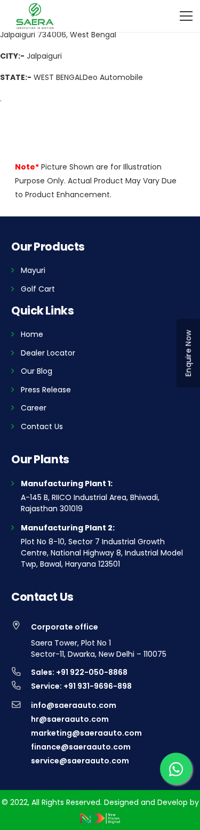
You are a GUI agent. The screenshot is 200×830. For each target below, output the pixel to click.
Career (33, 407)
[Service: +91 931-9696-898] (21, 686)
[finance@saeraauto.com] (21, 747)
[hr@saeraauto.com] (21, 719)
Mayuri (33, 270)
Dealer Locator (48, 353)
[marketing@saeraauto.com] (21, 733)
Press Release (46, 389)
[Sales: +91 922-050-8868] (21, 672)
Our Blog (36, 371)
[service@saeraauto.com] (21, 761)
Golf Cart (38, 289)
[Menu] (186, 16)
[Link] (34, 16)
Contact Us (42, 426)
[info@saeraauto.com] (21, 705)
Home (32, 334)
